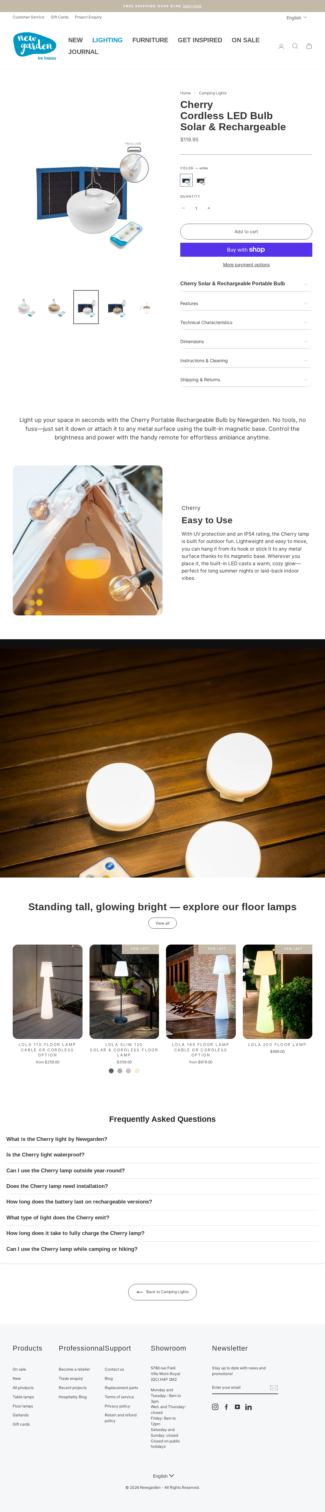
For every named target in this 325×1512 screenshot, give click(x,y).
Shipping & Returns (200, 379)
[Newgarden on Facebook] (226, 1407)
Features (189, 303)
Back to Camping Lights (167, 1292)
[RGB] (52, 1071)
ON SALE (246, 40)
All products (23, 1387)
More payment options (246, 264)
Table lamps (23, 1396)
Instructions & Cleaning (204, 360)
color (194, 168)
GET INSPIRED (200, 40)
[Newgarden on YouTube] (237, 1407)
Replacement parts (121, 1387)
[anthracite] (111, 1071)
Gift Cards (60, 17)
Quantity (190, 196)
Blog (109, 1378)
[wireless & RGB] (209, 1071)
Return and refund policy (120, 1418)
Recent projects (73, 1387)
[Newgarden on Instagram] (215, 1407)
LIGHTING (107, 40)
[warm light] (43, 1071)
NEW (75, 40)
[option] (86, 186)
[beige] (201, 180)
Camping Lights (213, 93)
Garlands (21, 1415)
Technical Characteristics (206, 322)
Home (185, 93)
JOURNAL (83, 51)
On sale (19, 1369)
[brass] (137, 1071)
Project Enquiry (88, 17)
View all (162, 923)
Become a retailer (74, 1369)
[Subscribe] (274, 1388)
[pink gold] (128, 1071)
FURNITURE (150, 40)
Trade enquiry (71, 1378)
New (17, 1378)
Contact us (114, 1369)
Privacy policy (117, 1406)
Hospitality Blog (73, 1396)
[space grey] (120, 1071)
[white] (186, 180)
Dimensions (192, 341)
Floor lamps (23, 1406)
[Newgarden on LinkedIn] (248, 1407)
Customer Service (28, 17)
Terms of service (119, 1396)
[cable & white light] (192, 1071)
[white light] (273, 1060)
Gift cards (21, 1424)
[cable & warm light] (201, 1071)
